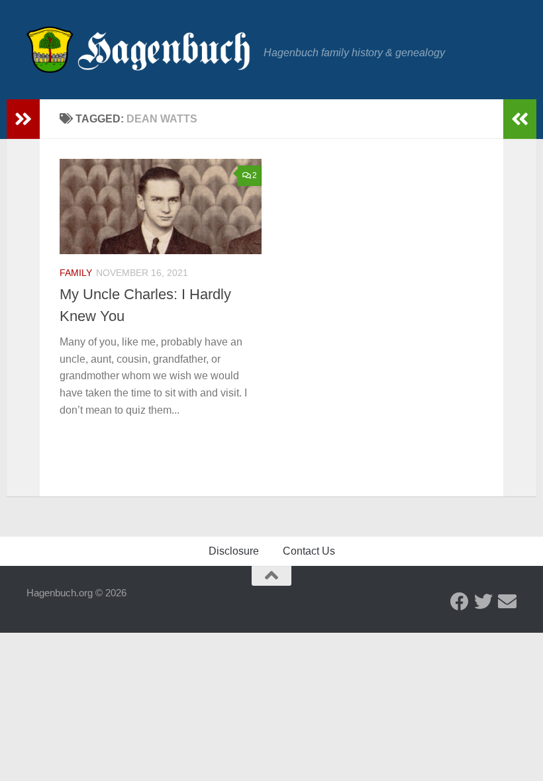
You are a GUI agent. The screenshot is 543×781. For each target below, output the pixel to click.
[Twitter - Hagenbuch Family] (483, 601)
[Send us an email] (507, 601)
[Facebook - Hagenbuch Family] (459, 601)
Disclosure (234, 551)
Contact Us (309, 551)
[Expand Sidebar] (23, 119)
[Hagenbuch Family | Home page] (138, 49)
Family (76, 272)
